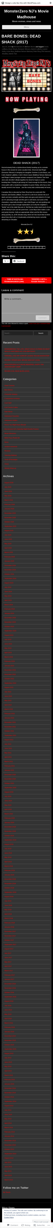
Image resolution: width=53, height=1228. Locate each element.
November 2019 (10, 831)
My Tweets (6, 1192)
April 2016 (8, 1019)
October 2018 (9, 888)
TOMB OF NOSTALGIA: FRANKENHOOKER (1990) (14, 280)
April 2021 (8, 757)
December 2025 (10, 513)
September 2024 (10, 578)
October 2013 (9, 1149)
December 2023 (10, 618)
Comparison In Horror (12, 398)
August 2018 (9, 896)
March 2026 (9, 500)
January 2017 (9, 979)
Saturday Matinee (11, 455)
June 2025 (8, 539)
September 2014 (10, 1101)
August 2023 (9, 635)
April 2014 (8, 1123)
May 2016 (8, 1014)
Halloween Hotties (11, 420)
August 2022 (9, 687)
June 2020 (8, 801)
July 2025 (8, 535)
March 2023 (9, 657)
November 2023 (10, 622)
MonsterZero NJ (19, 47)
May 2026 (8, 496)
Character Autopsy (11, 394)
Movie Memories (10, 433)
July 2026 (8, 487)
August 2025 (9, 530)
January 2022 (9, 718)
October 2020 (9, 783)
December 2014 (10, 1088)
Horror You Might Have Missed (15, 425)
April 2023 (8, 653)
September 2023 (10, 631)
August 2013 (9, 1158)
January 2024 (9, 613)
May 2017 (8, 962)
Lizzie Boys (10, 51)
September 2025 (10, 526)
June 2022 (8, 696)
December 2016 (10, 984)
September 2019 (10, 840)
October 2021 (9, 731)
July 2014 (8, 1110)
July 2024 (8, 587)
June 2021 (8, 748)
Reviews (8, 451)
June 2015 (8, 1062)
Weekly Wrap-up (10, 468)
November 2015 (10, 1040)
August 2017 (9, 949)
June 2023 (8, 644)
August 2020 (9, 792)
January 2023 (9, 666)
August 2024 (9, 583)
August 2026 (9, 483)
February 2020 (10, 818)
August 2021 (9, 740)
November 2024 (10, 570)
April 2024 (8, 600)
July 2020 (8, 796)
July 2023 (8, 639)
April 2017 (8, 966)
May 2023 (8, 648)
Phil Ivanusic (45, 51)
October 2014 (9, 1097)
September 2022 (10, 683)
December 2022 (10, 670)
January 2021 (9, 770)
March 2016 (9, 1023)
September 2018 (10, 892)
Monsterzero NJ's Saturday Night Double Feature (22, 429)
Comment (42, 318)
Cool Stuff (8, 403)
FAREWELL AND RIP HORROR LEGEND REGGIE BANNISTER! (27, 356)
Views (7, 464)
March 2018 (9, 918)
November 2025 (10, 518)
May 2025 (8, 544)
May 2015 (8, 1066)
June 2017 (8, 957)
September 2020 (10, 788)
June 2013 (8, 1167)
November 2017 (10, 936)
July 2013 (8, 1162)
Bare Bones (31, 47)
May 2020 (8, 805)
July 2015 (8, 1058)
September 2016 (10, 997)
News (6, 442)
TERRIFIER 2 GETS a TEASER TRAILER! (39, 280)
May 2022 (8, 700)
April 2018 (8, 914)
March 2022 (9, 709)
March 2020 (9, 814)
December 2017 (10, 931)
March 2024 (9, 605)
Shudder (5, 54)
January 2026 (9, 509)
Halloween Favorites (12, 416)
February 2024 (10, 609)
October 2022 (9, 679)
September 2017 (10, 945)
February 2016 (10, 1027)
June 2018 (8, 905)
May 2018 (8, 910)
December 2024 (10, 565)
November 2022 (10, 674)
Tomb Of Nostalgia (11, 459)
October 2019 (9, 836)
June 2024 (8, 592)
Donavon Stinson (24, 49)
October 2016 (9, 992)
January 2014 (9, 1136)
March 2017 (9, 971)
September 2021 (10, 735)
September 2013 (10, 1154)
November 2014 (10, 1093)
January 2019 (9, 875)
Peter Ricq (37, 51)
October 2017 (9, 940)
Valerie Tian (13, 54)
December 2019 (10, 827)
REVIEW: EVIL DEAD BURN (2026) (17, 371)
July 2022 (8, 692)
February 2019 (10, 870)
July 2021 (8, 744)
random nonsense (11, 447)
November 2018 (10, 883)
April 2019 (8, 862)
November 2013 (10, 1145)
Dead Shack (12, 49)
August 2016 (9, 1001)
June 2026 (8, 491)
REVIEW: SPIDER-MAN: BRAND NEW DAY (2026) (22, 360)
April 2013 (8, 1175)
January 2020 (9, 822)
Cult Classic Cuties (11, 407)
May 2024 (8, 596)
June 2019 (8, 853)
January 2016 (9, 1032)
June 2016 (8, 1010)
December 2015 (10, 1036)
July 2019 (8, 849)
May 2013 (8, 1171)
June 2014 (8, 1114)
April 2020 (8, 809)
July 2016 (8, 1006)
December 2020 (10, 775)
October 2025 (9, 522)
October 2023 (9, 626)
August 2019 (9, 844)
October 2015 (9, 1045)
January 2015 (9, 1084)
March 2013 (9, 1180)
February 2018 (10, 923)
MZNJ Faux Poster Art (12, 438)
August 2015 (9, 1053)
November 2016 (10, 988)
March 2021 (9, 761)
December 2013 (10, 1141)
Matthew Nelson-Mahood (24, 51)
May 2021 (8, 753)
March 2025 (9, 552)
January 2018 (9, 927)
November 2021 (10, 727)
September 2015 (10, 1049)
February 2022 (10, 714)
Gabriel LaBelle (36, 49)
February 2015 (10, 1080)
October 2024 (9, 574)
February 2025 (10, 557)
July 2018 (8, 901)
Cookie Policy (9, 1217)
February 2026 (10, 504)
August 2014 (9, 1106)
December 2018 (10, 879)
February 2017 (10, 975)
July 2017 (8, 953)
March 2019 (9, 866)
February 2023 (10, 661)
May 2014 (8, 1119)
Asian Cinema (9, 385)
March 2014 (9, 1127)
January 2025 (9, 561)
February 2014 (10, 1132)
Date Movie (8, 412)
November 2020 (10, 779)
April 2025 (8, 548)
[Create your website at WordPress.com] (26, 3)
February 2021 (10, 766)
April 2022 (8, 705)
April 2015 (8, 1071)
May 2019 (8, 857)
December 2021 (10, 722)
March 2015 (9, 1075)
